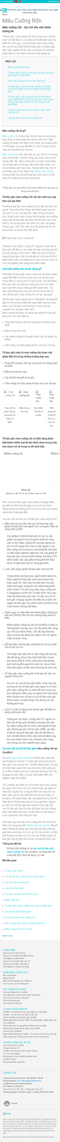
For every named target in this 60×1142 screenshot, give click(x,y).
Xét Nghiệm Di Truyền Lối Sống (16, 967)
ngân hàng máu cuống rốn (19, 757)
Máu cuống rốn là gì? (19, 67)
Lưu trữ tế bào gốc (14, 888)
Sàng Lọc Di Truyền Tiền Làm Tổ (16, 961)
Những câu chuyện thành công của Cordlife (21, 1028)
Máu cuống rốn (10, 136)
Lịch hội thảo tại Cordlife (13, 1045)
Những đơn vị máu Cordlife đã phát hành (20, 1056)
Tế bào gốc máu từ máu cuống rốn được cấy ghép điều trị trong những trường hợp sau (29, 89)
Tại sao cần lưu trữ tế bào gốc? (21, 894)
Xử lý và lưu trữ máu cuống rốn (16, 998)
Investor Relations (7, 1)
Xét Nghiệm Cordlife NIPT (13, 958)
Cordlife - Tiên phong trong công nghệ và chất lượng (25, 1012)
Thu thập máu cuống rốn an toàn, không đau (22, 995)
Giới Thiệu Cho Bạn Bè (12, 1003)
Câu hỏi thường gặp (11, 1000)
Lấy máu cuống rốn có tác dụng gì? (27, 80)
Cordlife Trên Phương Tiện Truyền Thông (20, 1051)
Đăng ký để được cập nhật (14, 1062)
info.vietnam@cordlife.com (29, 1081)
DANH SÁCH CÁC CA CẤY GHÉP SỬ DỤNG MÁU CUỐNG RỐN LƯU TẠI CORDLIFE (30, 1021)
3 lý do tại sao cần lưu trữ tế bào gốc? (25, 876)
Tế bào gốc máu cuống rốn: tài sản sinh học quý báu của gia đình (31, 74)
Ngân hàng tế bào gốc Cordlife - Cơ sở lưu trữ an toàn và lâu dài (29, 1034)
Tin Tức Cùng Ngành (11, 1054)
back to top (7, 936)
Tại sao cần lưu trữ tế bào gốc (19, 748)
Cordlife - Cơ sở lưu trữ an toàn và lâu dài (20, 1015)
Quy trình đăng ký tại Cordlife (15, 992)
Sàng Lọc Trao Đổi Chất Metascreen (18, 956)
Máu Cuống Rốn (10, 975)
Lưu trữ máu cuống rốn (17, 882)
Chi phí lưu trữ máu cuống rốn (20, 917)
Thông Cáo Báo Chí (11, 1048)
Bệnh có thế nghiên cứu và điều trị (17, 981)
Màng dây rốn (12, 899)
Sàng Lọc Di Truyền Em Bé (14, 953)
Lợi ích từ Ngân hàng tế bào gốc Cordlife (20, 1017)
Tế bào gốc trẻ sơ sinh (38, 825)
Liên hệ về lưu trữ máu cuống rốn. (25, 118)
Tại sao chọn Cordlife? (12, 1031)
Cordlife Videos (9, 1059)
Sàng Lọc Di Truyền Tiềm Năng (16, 964)
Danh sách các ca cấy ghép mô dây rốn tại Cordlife (24, 1026)
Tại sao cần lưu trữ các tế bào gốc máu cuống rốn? (29, 111)
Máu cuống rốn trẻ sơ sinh (18, 929)
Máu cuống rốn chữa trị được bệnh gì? (25, 923)
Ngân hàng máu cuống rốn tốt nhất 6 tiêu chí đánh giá (26, 1037)
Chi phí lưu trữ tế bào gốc (18, 911)
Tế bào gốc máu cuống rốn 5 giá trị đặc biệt (28, 905)
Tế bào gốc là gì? (43, 171)
